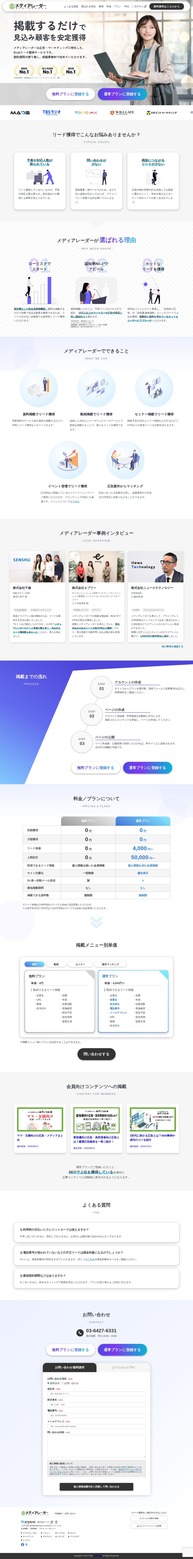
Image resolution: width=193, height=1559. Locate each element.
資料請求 (54, 1383)
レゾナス (26, 1540)
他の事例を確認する (172, 646)
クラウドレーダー (30, 1533)
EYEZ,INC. (97, 1556)
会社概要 (24, 1528)
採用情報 (33, 1528)
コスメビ (61, 1536)
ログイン (139, 6)
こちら (75, 501)
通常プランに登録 (122, 94)
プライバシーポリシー (47, 1528)
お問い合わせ (71, 1383)
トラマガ (61, 1533)
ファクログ (74, 1536)
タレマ (73, 1533)
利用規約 (58, 1514)
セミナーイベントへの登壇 (150, 1526)
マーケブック (28, 1536)
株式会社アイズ (43, 1522)
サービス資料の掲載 (150, 1518)
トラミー (46, 1533)
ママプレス (47, 1536)
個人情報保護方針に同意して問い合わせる (96, 1486)
